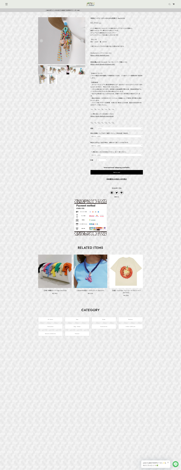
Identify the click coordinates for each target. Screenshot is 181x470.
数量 (91, 160)
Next (82, 40)
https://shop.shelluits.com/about (102, 116)
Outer (104, 319)
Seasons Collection (50, 333)
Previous (41, 40)
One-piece (50, 326)
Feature (77, 333)
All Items (50, 319)
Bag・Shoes (77, 326)
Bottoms (130, 319)
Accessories (103, 326)
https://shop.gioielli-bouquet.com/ (102, 64)
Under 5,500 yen (130, 326)
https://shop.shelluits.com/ (99, 55)
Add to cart (116, 172)
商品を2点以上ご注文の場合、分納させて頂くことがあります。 (109, 142)
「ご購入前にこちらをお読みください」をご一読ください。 (108, 152)
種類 (91, 128)
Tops (77, 319)
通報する (116, 197)
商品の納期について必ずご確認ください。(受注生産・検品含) (109, 133)
